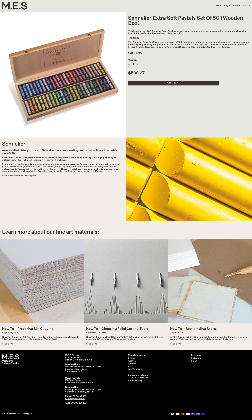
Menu (219, 6)
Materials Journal (137, 355)
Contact (132, 364)
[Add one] (138, 64)
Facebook (196, 355)
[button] (236, 6)
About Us (132, 361)
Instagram (196, 358)
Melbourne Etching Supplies (20, 413)
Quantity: (133, 60)
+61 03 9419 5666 (77, 396)
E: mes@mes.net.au (75, 399)
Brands (131, 358)
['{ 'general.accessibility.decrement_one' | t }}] (129, 64)
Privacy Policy (135, 381)
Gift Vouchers (135, 369)
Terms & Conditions (138, 378)
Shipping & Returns (138, 375)
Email (194, 361)
